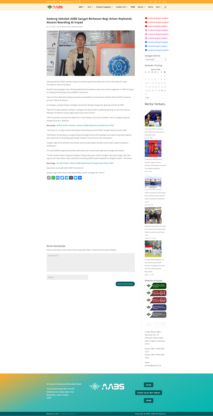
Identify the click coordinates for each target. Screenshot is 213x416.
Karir (158, 7)
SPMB (133, 7)
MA (160, 2)
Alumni (140, 7)
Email (148, 384)
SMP (150, 2)
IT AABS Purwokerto (67, 414)
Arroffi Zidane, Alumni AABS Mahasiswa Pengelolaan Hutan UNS (85, 163)
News (69, 27)
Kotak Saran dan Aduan (148, 392)
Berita (150, 7)
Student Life (121, 7)
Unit (89, 7)
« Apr (147, 97)
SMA (155, 2)
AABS (81, 7)
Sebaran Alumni (77, 27)
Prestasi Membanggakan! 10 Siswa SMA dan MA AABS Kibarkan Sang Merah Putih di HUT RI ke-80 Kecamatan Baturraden (155, 266)
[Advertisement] (91, 208)
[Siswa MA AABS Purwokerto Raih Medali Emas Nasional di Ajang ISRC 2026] (153, 118)
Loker (164, 2)
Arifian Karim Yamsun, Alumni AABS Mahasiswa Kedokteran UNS (85, 125)
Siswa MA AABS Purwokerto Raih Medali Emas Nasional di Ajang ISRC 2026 (155, 132)
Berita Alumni (62, 27)
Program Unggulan (103, 7)
